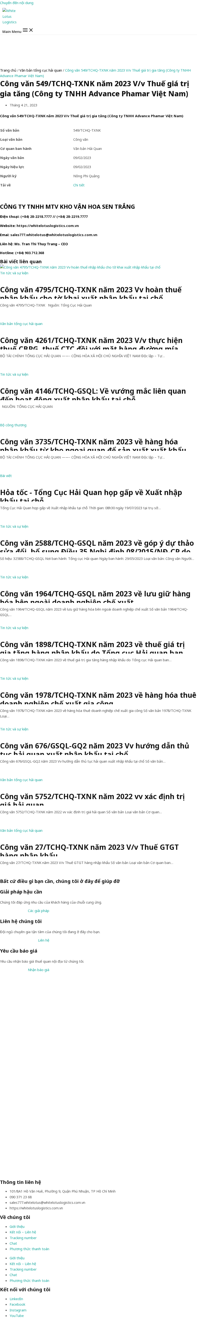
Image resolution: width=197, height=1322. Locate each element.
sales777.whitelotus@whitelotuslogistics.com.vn (53, 234)
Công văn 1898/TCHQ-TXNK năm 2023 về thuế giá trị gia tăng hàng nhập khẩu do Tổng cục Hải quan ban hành (92, 647)
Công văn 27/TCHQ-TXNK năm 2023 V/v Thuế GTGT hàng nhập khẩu (89, 849)
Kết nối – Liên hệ (23, 1232)
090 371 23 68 (21, 1196)
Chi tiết (79, 185)
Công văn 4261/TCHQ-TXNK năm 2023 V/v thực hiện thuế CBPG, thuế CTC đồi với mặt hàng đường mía (91, 342)
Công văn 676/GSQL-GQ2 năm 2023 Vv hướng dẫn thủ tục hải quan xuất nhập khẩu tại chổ (94, 748)
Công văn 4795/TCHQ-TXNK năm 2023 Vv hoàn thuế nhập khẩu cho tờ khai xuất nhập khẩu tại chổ (91, 292)
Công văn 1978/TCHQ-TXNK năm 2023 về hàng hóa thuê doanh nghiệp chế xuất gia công (98, 697)
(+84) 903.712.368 (29, 252)
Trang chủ (8, 70)
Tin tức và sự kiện (14, 272)
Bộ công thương (13, 424)
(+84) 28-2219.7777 (72, 216)
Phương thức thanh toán (29, 1248)
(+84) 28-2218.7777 (36, 216)
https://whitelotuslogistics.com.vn (48, 225)
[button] (38, 910)
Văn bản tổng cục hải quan (40, 70)
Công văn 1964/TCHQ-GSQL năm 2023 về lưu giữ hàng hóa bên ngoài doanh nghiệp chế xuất (95, 596)
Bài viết (6, 475)
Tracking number (23, 1237)
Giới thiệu (17, 1226)
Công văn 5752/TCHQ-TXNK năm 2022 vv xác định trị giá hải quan (92, 799)
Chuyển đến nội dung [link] (16, 2)
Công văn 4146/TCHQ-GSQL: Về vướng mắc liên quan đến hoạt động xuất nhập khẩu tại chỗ (93, 393)
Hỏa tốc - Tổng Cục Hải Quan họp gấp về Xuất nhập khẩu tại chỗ (91, 495)
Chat (13, 1243)
